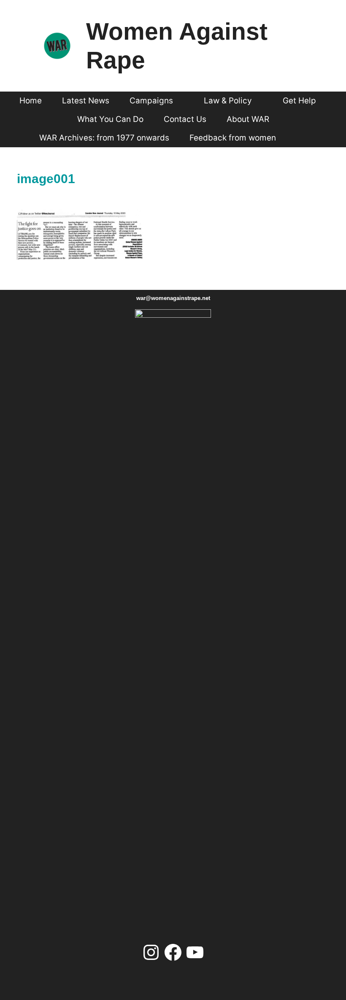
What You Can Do (110, 119)
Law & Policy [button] (228, 100)
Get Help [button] (299, 100)
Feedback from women (232, 138)
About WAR (248, 119)
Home (30, 100)
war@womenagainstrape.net (173, 298)
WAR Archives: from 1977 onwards (104, 138)
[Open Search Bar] (301, 138)
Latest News (85, 100)
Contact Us (185, 119)
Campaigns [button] (151, 100)
